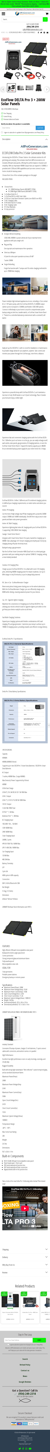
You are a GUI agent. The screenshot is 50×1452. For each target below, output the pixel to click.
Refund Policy (25, 1364)
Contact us (25, 1370)
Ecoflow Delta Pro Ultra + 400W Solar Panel (30, 1313)
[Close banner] (47, 4)
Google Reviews (25, 1382)
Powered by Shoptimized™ (25, 1444)
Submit (39, 1340)
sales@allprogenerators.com (32, 29)
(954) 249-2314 (32, 26)
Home (3, 32)
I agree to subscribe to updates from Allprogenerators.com (24, 132)
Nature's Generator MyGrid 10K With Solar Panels (10, 1313)
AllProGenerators (22, 1433)
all (7, 32)
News (25, 1376)
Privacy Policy (40, 132)
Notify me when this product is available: (15, 124)
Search (25, 1359)
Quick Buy (10, 1305)
